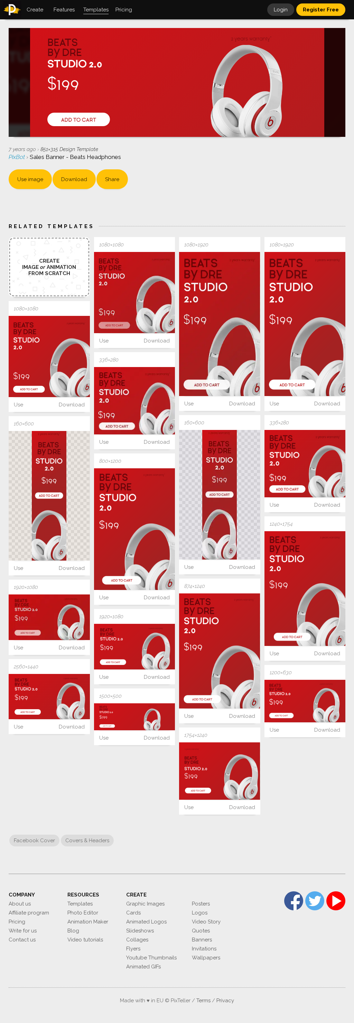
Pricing (17, 922)
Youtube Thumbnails (151, 958)
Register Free (321, 10)
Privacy (225, 1000)
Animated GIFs (143, 967)
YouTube (335, 900)
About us (20, 904)
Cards (133, 913)
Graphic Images (145, 904)
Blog (73, 931)
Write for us (23, 931)
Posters (201, 904)
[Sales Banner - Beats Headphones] (134, 292)
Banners (202, 940)
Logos (199, 913)
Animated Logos (146, 922)
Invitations (204, 949)
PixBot (17, 156)
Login (281, 10)
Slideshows (140, 931)
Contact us (22, 940)
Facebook (293, 900)
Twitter (314, 900)
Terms (203, 1000)
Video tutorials (85, 940)
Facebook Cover (34, 840)
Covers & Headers (87, 840)
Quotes (201, 931)
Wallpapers (206, 958)
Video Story (206, 922)
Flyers (133, 949)
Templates (80, 904)
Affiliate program (29, 913)
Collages (137, 940)
